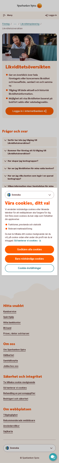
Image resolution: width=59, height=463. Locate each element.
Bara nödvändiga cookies (29, 258)
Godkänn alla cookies (29, 249)
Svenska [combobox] (16, 195)
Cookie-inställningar (29, 268)
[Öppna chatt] (53, 457)
